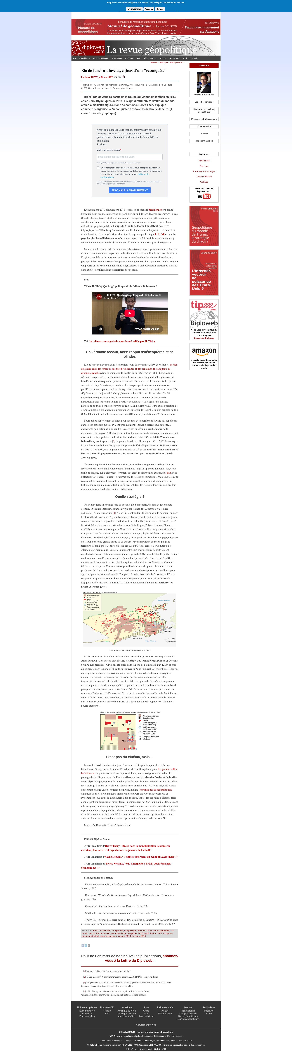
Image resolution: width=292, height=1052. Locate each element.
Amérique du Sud (177, 62)
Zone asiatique (146, 1016)
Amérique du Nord (127, 1010)
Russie (107, 1010)
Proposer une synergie (204, 171)
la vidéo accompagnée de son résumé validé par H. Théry (122, 341)
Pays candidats (87, 1016)
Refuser (160, 9)
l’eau (168, 472)
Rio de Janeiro (103, 933)
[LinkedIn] (86, 946)
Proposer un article (204, 141)
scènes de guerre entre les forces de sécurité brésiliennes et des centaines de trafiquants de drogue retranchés (129, 369)
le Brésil (160, 234)
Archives (204, 182)
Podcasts (209, 1010)
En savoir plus (134, 9)
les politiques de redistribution (155, 789)
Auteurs (204, 134)
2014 (146, 933)
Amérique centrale (127, 1013)
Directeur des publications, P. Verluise (116, 1041)
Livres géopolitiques (188, 1016)
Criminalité (105, 930)
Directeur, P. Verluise (204, 94)
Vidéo (209, 1013)
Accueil (154, 62)
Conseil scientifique (204, 102)
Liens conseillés (204, 176)
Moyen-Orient (165, 1013)
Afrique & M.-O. (150, 58)
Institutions (87, 1013)
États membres (87, 1010)
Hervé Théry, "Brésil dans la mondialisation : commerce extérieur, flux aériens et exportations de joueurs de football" (125, 848)
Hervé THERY (91, 77)
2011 (159, 933)
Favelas (136, 936)
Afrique (165, 1010)
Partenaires (204, 160)
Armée (121, 936)
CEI (107, 1013)
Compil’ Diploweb (187, 1013)
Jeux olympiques (109, 936)
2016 (143, 936)
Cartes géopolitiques (81, 58)
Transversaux (188, 1010)
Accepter (149, 9)
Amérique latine (118, 933)
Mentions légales (174, 1036)
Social (92, 933)
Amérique (129, 58)
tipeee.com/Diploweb (204, 338)
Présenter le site (185, 1041)
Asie (138, 58)
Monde (163, 58)
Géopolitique (130, 930)
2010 (140, 933)
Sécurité (142, 930)
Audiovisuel (174, 58)
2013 (128, 936)
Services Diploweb (190, 58)
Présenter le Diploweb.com (204, 119)
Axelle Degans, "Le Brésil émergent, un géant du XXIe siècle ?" (141, 857)
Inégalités (132, 933)
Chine (146, 1010)
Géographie (117, 930)
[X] (89, 946)
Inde (146, 1013)
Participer (204, 166)
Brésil (96, 930)
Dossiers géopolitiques (188, 1019)
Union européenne (100, 58)
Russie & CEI (117, 58)
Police (153, 933)
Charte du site (204, 126)
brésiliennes (155, 209)
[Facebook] (83, 946)
